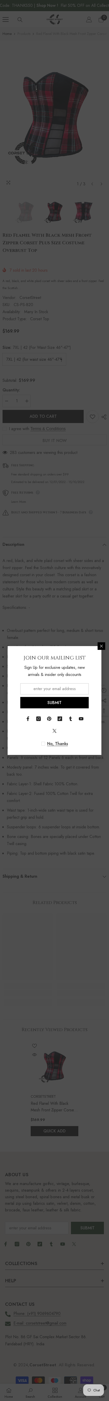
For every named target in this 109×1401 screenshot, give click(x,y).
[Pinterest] (49, 718)
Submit (54, 703)
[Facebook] (28, 718)
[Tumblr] (70, 718)
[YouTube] (81, 718)
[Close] (101, 646)
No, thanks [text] (57, 744)
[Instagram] (38, 718)
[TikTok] (60, 718)
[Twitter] (54, 731)
